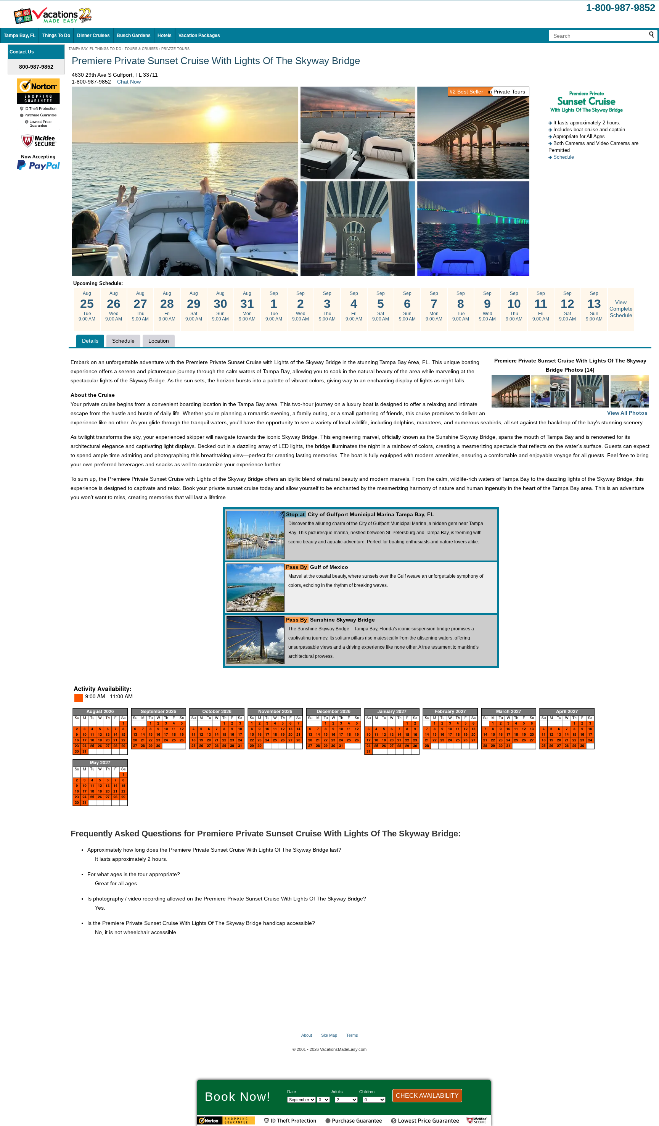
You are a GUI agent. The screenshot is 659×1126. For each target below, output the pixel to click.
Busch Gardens (134, 35)
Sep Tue (273, 306)
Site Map (329, 1035)
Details (90, 341)
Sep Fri (354, 306)
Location (158, 341)
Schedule (563, 157)
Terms (352, 1035)
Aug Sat (193, 306)
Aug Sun (220, 306)
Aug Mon (247, 306)
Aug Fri (167, 306)
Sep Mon (434, 306)
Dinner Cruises (93, 35)
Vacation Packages (199, 35)
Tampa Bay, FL (19, 35)
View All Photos (627, 413)
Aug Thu (140, 306)
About (306, 1035)
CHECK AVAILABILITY (427, 1095)
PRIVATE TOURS (175, 49)
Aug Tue (87, 306)
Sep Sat (380, 306)
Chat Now (129, 82)
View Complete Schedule (621, 308)
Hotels (165, 35)
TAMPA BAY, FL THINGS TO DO (95, 49)
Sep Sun (407, 306)
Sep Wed (300, 306)
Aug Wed (113, 306)
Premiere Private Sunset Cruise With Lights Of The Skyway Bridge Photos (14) (571, 387)
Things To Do (56, 35)
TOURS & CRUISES (141, 49)
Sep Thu (327, 306)
